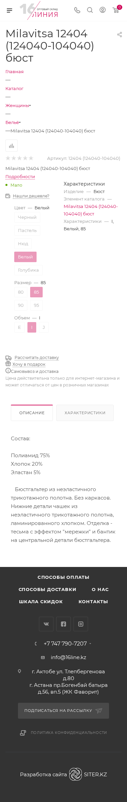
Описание (31, 412)
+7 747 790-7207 (65, 644)
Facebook (63, 624)
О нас (100, 589)
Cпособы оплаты (63, 577)
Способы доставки (48, 589)
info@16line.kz (68, 657)
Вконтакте (46, 624)
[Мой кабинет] (103, 10)
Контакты (93, 601)
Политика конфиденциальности (69, 733)
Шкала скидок (41, 601)
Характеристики (85, 412)
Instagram (80, 624)
